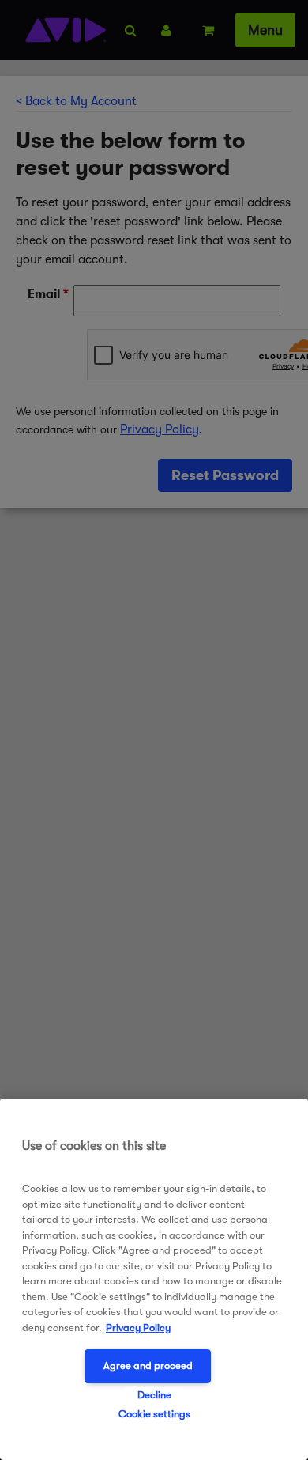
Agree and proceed (148, 1365)
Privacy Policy (138, 1327)
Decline (154, 1395)
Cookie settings (154, 1414)
